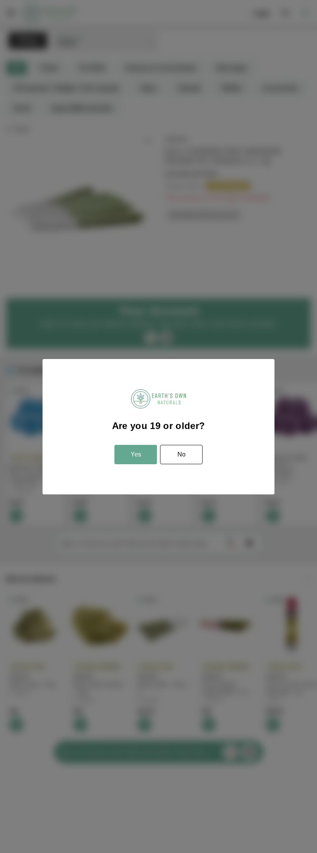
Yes (136, 454)
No (181, 454)
